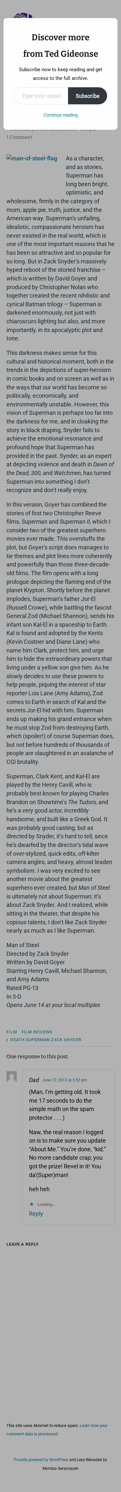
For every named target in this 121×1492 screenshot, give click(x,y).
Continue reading (61, 115)
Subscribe (87, 95)
